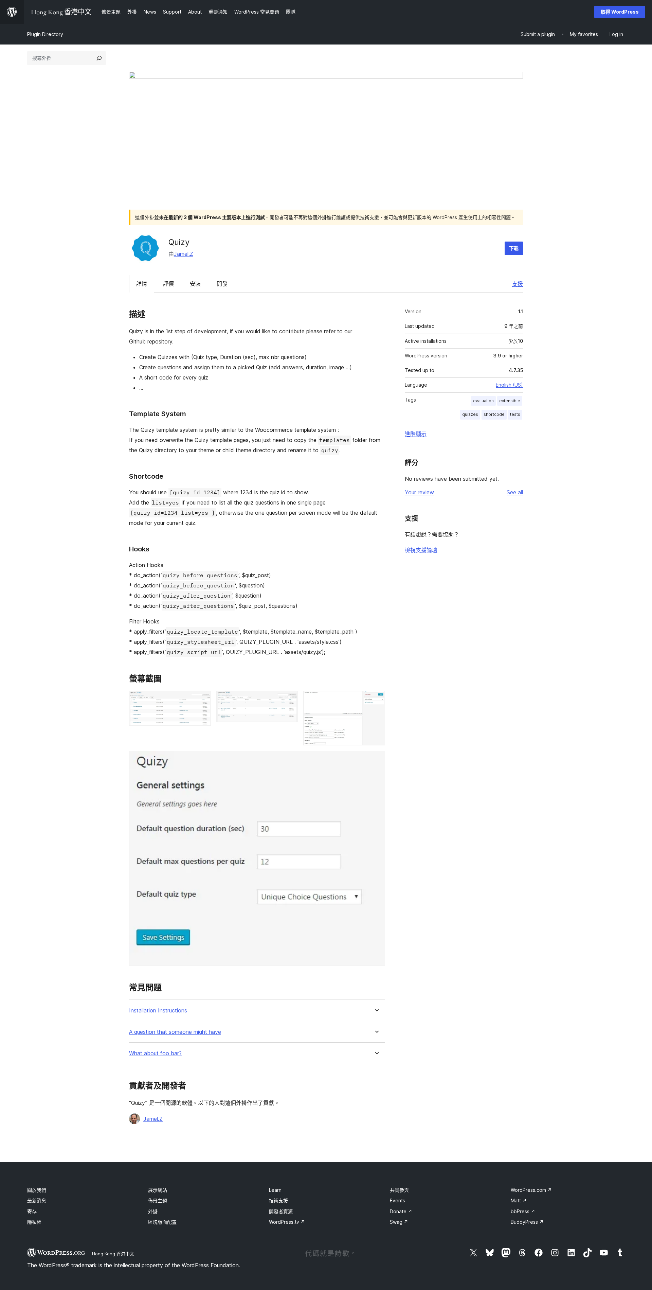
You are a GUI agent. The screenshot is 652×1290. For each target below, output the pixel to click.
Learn (275, 1190)
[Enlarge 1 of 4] (201, 699)
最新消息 (36, 1200)
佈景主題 (157, 1200)
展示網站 (157, 1190)
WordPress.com (531, 1190)
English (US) (509, 385)
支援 (517, 283)
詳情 (141, 283)
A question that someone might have (175, 1032)
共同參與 (399, 1190)
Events (397, 1200)
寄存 (32, 1211)
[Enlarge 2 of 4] (288, 699)
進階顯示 (416, 433)
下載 (514, 248)
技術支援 (278, 1200)
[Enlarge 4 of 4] (376, 760)
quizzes (470, 414)
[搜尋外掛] (99, 58)
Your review (419, 492)
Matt (519, 1200)
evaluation (483, 400)
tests (515, 414)
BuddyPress (527, 1222)
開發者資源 (281, 1211)
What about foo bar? (155, 1053)
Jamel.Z (183, 253)
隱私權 (34, 1222)
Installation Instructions (158, 1010)
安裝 (195, 283)
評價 (168, 283)
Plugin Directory (45, 34)
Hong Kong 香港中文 (113, 1253)
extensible (509, 400)
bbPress (523, 1211)
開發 (222, 283)
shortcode (494, 414)
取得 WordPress (620, 12)
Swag (399, 1222)
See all (515, 492)
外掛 (153, 1211)
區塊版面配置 (162, 1222)
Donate (401, 1211)
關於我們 (36, 1190)
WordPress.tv (287, 1222)
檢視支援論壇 (421, 550)
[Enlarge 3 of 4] (376, 699)
